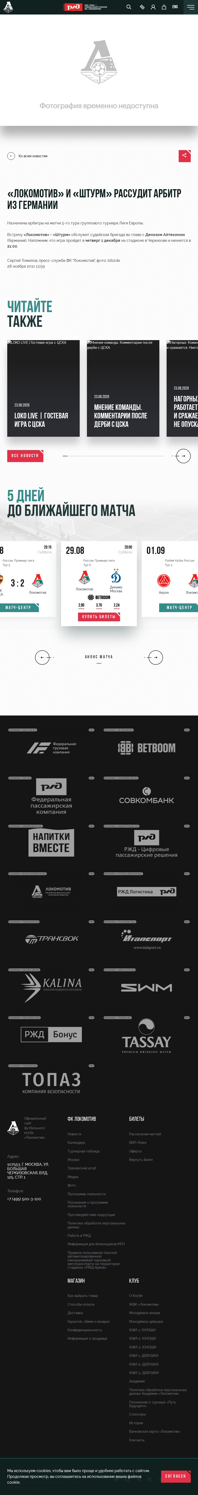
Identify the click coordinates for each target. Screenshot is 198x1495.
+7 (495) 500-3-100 (24, 1199)
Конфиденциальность (85, 1330)
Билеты (136, 1119)
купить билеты (99, 617)
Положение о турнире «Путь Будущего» (152, 1404)
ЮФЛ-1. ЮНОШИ (142, 1330)
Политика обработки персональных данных (96, 1225)
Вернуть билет (141, 1160)
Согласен (175, 1476)
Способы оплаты (81, 1304)
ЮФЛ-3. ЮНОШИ (142, 1347)
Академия (137, 1381)
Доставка (75, 1313)
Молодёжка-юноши (144, 1313)
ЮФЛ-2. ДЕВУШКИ (143, 1364)
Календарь (76, 1142)
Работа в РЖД (79, 1235)
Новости (74, 1134)
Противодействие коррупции (91, 1215)
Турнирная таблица (83, 1151)
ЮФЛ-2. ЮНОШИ (142, 1338)
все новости (25, 456)
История (136, 1423)
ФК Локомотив (82, 1119)
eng (175, 7)
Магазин (76, 1281)
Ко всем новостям (33, 156)
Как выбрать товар (83, 1296)
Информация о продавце (87, 1338)
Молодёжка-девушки (146, 1321)
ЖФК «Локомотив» (144, 1304)
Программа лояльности (87, 1194)
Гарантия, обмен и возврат (89, 1321)
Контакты (136, 1440)
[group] (43, 388)
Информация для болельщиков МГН (96, 1244)
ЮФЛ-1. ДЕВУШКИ (143, 1356)
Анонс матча (99, 657)
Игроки (73, 1160)
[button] (65, 456)
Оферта (135, 1151)
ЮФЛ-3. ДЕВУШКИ (144, 1373)
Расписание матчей (145, 1134)
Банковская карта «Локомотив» (154, 1431)
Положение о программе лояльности (88, 1204)
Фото (72, 1185)
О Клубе (135, 1296)
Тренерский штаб (82, 1168)
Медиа (73, 1177)
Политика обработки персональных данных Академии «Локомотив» (158, 1391)
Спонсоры (137, 1414)
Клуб (134, 1281)
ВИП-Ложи (137, 1142)
